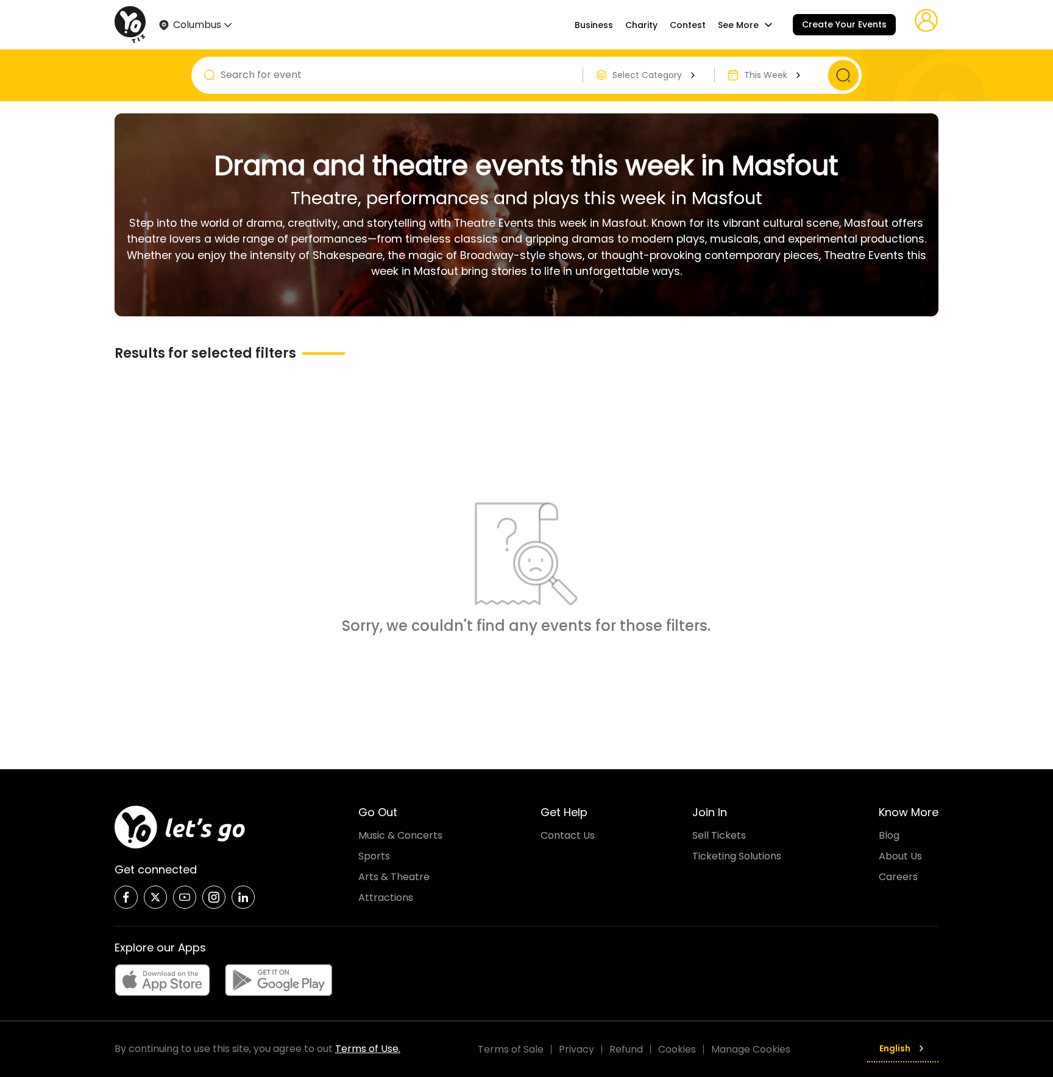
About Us (900, 856)
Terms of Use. (367, 1049)
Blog (889, 835)
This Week (765, 75)
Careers (898, 877)
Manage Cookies (750, 1049)
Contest (688, 25)
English (894, 1048)
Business (594, 25)
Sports (374, 856)
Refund (626, 1049)
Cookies (677, 1049)
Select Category (647, 75)
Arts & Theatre (394, 877)
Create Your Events (844, 24)
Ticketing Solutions (736, 856)
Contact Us (568, 835)
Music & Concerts (400, 835)
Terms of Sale (511, 1049)
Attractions (385, 897)
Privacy (576, 1049)
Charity (641, 25)
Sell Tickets (719, 835)
